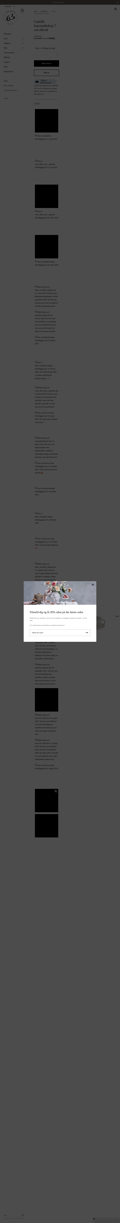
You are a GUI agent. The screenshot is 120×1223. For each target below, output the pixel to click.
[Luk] (92, 585)
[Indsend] (86, 632)
